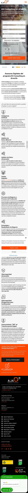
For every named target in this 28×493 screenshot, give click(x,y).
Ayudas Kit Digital (5, 441)
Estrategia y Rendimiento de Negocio (9, 226)
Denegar (14, 252)
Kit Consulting (7, 180)
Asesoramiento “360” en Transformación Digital (9, 325)
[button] (26, 237)
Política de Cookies (5, 457)
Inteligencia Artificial (5, 117)
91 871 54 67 (4, 401)
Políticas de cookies (13, 255)
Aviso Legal (3, 455)
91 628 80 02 (4, 410)
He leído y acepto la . (14, 53)
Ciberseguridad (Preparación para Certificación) (7, 302)
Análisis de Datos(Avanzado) (7, 158)
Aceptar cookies (14, 248)
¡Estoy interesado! (13, 360)
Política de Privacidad (5, 456)
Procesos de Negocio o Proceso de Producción (9, 198)
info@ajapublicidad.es (6, 446)
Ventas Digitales (4, 177)
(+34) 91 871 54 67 (5, 444)
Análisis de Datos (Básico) (6, 139)
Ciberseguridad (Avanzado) (6, 275)
